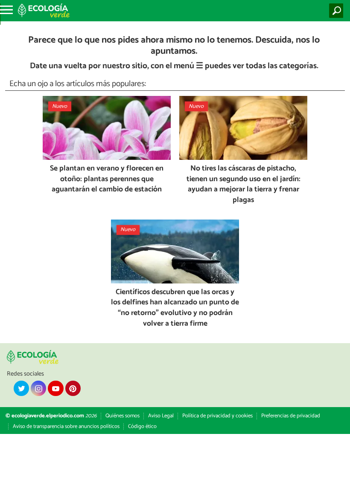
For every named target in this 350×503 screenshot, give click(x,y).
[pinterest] (73, 388)
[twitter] (21, 388)
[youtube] (55, 388)
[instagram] (38, 388)
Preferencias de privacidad (290, 416)
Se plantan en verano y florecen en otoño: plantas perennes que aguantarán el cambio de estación (106, 179)
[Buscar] (337, 10)
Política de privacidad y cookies (217, 416)
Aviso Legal (161, 416)
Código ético (142, 426)
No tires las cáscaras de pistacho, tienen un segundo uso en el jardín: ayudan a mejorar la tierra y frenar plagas (243, 185)
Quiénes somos (122, 416)
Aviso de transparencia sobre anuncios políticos (66, 426)
